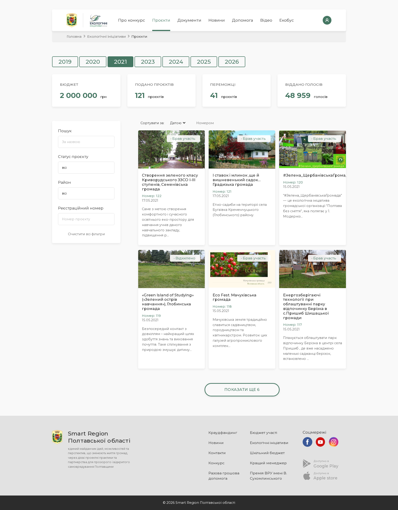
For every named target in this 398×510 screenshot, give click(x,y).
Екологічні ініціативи (106, 36)
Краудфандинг (222, 432)
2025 (204, 61)
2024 (176, 61)
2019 (65, 61)
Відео (266, 20)
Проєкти (161, 20)
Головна (74, 36)
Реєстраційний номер (80, 208)
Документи (189, 20)
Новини (216, 20)
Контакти (217, 453)
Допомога (242, 20)
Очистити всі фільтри (86, 234)
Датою (176, 123)
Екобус (286, 20)
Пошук (65, 131)
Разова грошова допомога (223, 476)
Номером (204, 123)
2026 (232, 61)
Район (64, 182)
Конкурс (216, 463)
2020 (93, 61)
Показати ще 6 (242, 389)
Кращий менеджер (268, 463)
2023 (148, 61)
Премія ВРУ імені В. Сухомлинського (268, 476)
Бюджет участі (263, 432)
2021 (120, 61)
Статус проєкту (73, 156)
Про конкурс (131, 20)
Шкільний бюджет (267, 453)
